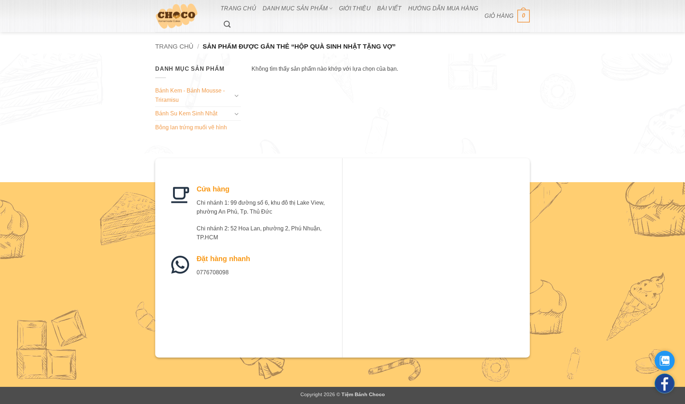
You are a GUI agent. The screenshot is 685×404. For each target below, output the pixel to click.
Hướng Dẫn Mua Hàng (443, 8)
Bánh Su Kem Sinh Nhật (186, 113)
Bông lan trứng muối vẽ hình (191, 127)
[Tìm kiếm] (227, 24)
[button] (507, 16)
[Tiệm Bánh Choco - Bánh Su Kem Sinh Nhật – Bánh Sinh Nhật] (182, 16)
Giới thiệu (355, 8)
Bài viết (389, 8)
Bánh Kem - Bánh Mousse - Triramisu (190, 95)
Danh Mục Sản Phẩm (295, 8)
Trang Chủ (238, 8)
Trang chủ (174, 46)
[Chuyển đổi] (236, 95)
